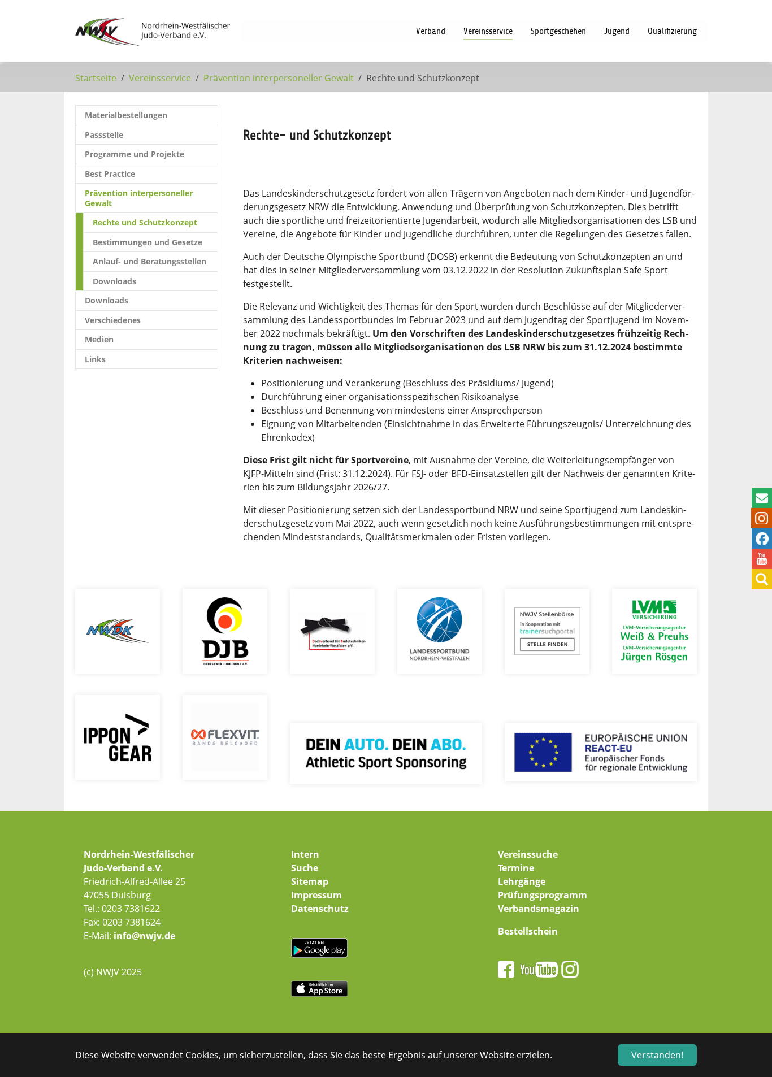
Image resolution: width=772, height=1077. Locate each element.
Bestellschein (528, 931)
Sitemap (309, 881)
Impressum (316, 895)
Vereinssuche (528, 854)
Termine (516, 868)
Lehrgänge (521, 881)
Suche (304, 868)
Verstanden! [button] (657, 1055)
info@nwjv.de (144, 936)
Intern (305, 854)
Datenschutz (320, 908)
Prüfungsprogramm (542, 895)
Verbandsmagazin (538, 908)
